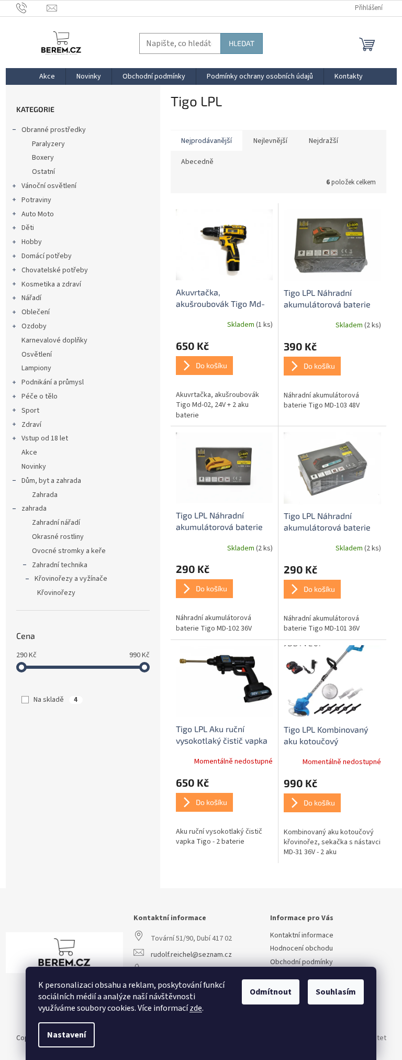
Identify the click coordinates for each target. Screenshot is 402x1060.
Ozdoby (34, 326)
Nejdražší (323, 141)
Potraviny (36, 200)
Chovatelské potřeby (54, 270)
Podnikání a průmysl (52, 382)
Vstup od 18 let (44, 438)
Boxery (43, 157)
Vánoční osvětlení (48, 186)
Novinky (33, 466)
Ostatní (43, 172)
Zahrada (45, 495)
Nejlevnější (270, 141)
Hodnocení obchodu (301, 949)
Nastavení (66, 1035)
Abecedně (197, 162)
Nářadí (31, 298)
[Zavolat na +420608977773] (31, 8)
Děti (27, 228)
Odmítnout (271, 992)
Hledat (241, 43)
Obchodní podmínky (301, 962)
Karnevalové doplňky (54, 340)
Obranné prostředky (53, 130)
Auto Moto (37, 214)
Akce (29, 452)
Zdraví (31, 424)
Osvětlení (36, 354)
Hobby (31, 242)
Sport (30, 410)
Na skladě (55, 699)
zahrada (34, 508)
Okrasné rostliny (58, 537)
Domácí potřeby (46, 256)
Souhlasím (336, 992)
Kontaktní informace (301, 936)
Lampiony (36, 368)
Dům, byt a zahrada (51, 481)
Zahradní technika (59, 565)
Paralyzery (48, 144)
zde (195, 1008)
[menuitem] (47, 76)
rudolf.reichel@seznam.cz (191, 955)
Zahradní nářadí (56, 522)
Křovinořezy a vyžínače (71, 578)
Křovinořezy (56, 593)
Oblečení (35, 312)
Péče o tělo (39, 396)
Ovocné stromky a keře (69, 551)
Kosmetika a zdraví (51, 284)
